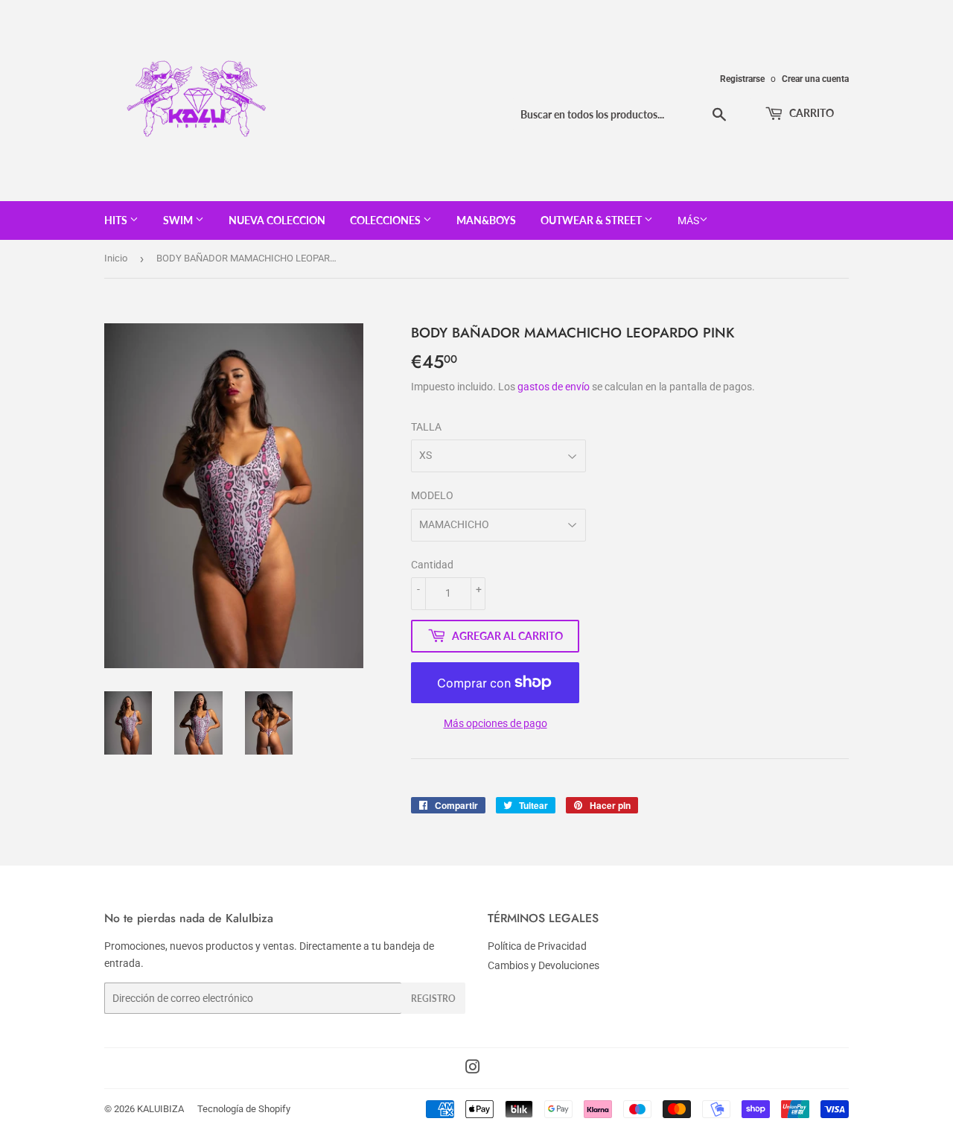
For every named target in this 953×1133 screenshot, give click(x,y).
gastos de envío (553, 387)
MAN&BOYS (486, 220)
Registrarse (742, 79)
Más (688, 220)
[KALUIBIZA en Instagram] (472, 1069)
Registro (433, 998)
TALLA (426, 427)
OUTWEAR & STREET (592, 220)
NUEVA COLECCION (277, 220)
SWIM (179, 220)
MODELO (432, 495)
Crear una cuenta (815, 79)
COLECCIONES (386, 220)
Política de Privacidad (537, 946)
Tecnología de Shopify (243, 1108)
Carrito (810, 113)
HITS (117, 220)
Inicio (115, 258)
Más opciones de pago (495, 723)
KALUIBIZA (160, 1108)
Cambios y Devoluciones (543, 965)
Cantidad (432, 565)
